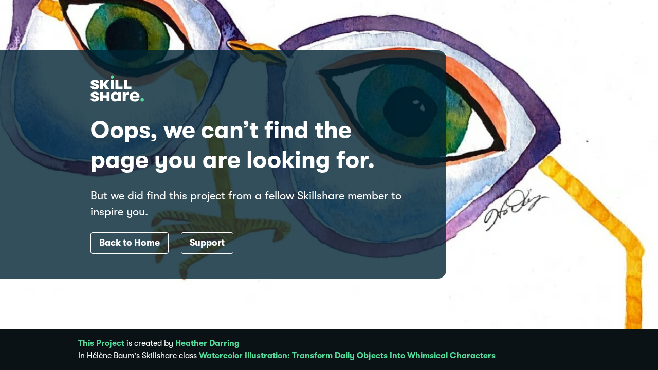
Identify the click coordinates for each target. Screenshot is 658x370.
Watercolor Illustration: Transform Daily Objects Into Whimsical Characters (347, 355)
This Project (101, 343)
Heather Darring (207, 343)
